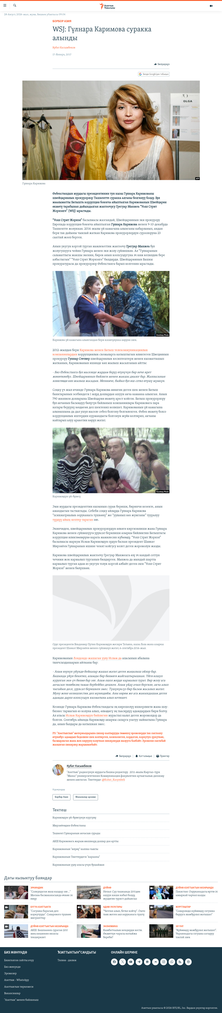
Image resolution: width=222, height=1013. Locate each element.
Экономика (110, 926)
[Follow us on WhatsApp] (172, 962)
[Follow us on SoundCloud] (155, 962)
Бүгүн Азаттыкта (41, 907)
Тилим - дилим (67, 960)
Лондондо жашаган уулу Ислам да (97, 658)
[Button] (161, 64)
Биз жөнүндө (12, 967)
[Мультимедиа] (211, 5)
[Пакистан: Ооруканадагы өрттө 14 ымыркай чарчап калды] (161, 892)
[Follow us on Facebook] (114, 962)
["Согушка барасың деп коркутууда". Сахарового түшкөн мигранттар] (16, 911)
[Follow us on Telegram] (139, 962)
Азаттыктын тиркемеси (18, 987)
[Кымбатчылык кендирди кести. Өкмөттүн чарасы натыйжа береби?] (89, 931)
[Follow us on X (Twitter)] (122, 962)
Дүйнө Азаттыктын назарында (195, 888)
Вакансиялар (12, 993)
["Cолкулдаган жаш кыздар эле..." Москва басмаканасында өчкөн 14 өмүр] (16, 892)
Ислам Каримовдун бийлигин (87, 715)
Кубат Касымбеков (64, 47)
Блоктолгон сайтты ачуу (19, 960)
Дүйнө (107, 888)
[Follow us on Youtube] (130, 962)
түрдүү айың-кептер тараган (73, 520)
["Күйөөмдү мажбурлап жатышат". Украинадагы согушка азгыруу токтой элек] (161, 931)
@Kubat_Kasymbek (113, 780)
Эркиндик (37, 888)
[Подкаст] (188, 962)
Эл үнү (179, 926)
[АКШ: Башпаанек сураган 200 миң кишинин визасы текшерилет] (16, 931)
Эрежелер (10, 973)
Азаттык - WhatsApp (16, 980)
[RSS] (180, 962)
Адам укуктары (112, 907)
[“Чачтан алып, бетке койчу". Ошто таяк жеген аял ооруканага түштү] (89, 911)
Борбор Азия (62, 21)
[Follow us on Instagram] (163, 962)
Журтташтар (183, 907)
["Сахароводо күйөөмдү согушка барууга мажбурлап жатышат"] (161, 911)
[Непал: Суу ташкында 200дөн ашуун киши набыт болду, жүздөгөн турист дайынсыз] (89, 892)
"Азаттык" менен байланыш (21, 1000)
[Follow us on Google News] (147, 962)
